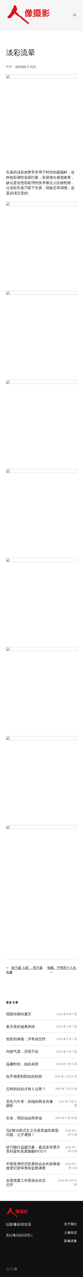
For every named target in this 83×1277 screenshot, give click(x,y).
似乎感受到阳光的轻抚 (24, 1076)
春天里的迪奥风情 (20, 1026)
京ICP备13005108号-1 (19, 1235)
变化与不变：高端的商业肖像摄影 (29, 1103)
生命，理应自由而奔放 (24, 1118)
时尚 (33, 66)
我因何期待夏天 (18, 1014)
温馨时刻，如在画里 (22, 1064)
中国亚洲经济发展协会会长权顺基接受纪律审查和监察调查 (33, 1166)
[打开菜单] (74, 15)
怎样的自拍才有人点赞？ (26, 1089)
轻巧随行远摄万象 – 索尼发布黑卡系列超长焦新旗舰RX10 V (33, 1149)
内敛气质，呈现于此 (22, 1051)
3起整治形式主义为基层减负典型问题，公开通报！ (32, 1132)
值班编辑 (20, 66)
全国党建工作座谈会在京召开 (26, 1182)
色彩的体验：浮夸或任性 (26, 1039)
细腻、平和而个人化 (61, 967)
